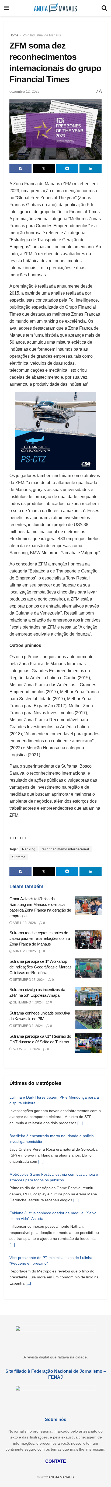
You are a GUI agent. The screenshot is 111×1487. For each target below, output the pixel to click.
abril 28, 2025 (24, 951)
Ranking (29, 849)
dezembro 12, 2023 (24, 91)
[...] (80, 1123)
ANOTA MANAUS (61, 1477)
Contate (55, 1461)
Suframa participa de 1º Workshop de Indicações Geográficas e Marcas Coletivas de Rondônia (40, 967)
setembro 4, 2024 (27, 1002)
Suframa (19, 857)
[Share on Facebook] (20, 168)
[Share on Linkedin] (90, 168)
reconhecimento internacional (65, 849)
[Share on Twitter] (44, 168)
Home (13, 35)
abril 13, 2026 (24, 923)
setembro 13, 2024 (28, 980)
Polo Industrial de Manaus (42, 35)
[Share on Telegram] (67, 168)
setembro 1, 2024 (27, 1026)
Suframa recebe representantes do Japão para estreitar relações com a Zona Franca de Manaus (39, 938)
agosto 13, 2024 (26, 1049)
